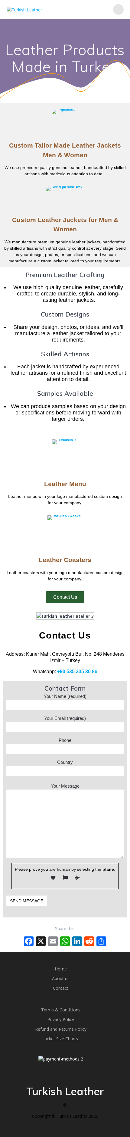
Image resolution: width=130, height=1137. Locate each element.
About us (61, 978)
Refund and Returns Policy (60, 1029)
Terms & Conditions (60, 1010)
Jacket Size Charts (60, 1039)
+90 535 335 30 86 (77, 671)
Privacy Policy (60, 1019)
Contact (60, 988)
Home (61, 969)
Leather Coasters (65, 559)
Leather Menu (65, 483)
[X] (41, 941)
